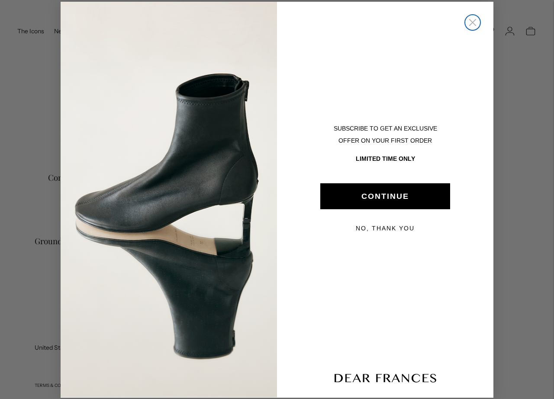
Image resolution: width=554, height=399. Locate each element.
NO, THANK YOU (385, 228)
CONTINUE (385, 196)
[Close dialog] (472, 22)
